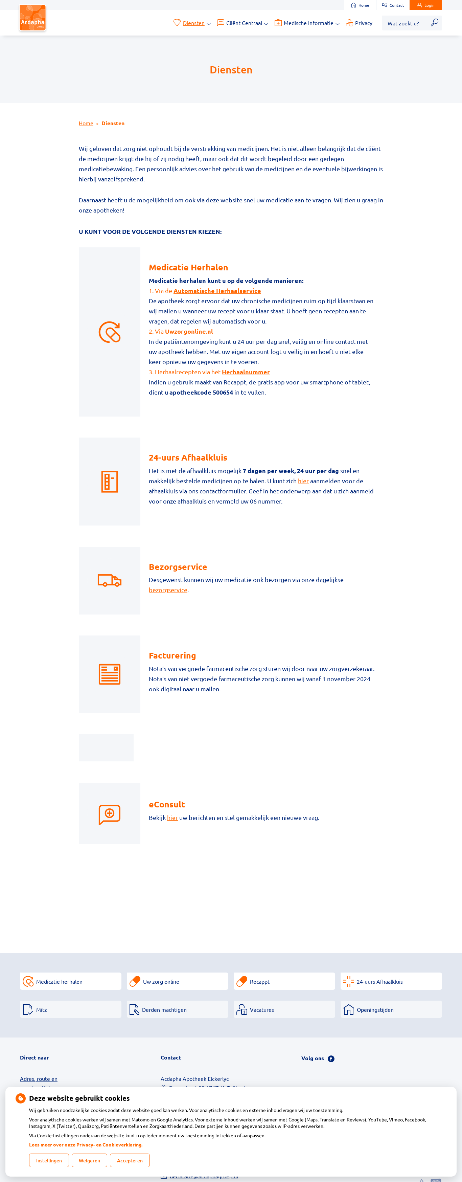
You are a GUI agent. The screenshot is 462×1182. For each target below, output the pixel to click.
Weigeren (89, 1160)
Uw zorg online (161, 981)
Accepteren (130, 1160)
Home (364, 5)
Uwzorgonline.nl (189, 331)
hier (303, 480)
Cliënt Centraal (244, 22)
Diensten (194, 22)
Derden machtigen (164, 1009)
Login (429, 5)
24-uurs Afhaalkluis (380, 981)
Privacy (363, 22)
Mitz (41, 1009)
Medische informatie (308, 22)
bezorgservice (168, 589)
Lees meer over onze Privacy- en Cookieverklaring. (85, 1144)
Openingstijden (375, 1009)
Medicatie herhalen (59, 981)
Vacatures (262, 1009)
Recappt (260, 981)
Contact (397, 5)
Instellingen (49, 1160)
